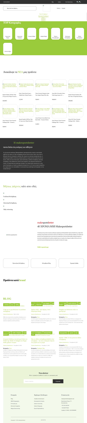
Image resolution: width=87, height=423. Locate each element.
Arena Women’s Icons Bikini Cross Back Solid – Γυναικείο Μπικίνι (42, 118)
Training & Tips (41, 348)
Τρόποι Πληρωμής (38, 406)
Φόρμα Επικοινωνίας (15, 408)
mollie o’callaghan (16, 332)
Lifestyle (43, 19)
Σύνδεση (58, 8)
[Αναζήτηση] (5, 8)
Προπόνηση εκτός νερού (43, 16)
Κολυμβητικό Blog (46, 263)
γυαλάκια (6, 304)
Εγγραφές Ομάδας (74, 263)
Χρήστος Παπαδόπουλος (8, 314)
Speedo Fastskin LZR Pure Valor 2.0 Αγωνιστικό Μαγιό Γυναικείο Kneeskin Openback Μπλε (9, 95)
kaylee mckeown (72, 303)
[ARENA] (43, 286)
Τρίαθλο (43, 17)
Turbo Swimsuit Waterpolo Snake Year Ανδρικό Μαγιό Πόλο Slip (42, 94)
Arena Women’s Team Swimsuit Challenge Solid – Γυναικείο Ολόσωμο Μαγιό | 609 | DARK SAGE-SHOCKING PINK (9, 121)
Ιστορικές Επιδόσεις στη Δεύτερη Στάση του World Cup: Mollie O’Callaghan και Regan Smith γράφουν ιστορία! (15, 340)
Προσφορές (43, 18)
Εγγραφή (63, 8)
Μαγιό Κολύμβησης (43, 14)
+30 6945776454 (65, 407)
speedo (71, 332)
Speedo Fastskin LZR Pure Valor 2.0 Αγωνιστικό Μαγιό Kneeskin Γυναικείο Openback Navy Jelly (25, 120)
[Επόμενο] (82, 287)
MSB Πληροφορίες (15, 401)
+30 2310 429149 (6, 1)
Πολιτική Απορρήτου (15, 406)
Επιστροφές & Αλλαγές (39, 401)
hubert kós (39, 304)
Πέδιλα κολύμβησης (37, 332)
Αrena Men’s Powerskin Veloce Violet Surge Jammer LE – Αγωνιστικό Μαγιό (58, 94)
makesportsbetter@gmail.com (67, 398)
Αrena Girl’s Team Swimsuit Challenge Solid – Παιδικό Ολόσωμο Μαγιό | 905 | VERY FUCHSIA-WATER (74, 120)
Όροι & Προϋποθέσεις (39, 408)
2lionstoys (43, 20)
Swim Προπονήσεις (69, 1)
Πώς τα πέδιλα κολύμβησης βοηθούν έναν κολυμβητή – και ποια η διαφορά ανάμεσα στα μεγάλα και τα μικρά (42, 340)
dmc (76, 332)
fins (33, 334)
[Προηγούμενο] (5, 287)
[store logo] (46, 11)
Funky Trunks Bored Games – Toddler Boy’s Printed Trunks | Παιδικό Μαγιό (25, 94)
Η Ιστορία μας (14, 403)
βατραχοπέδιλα (47, 332)
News (38, 317)
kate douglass (46, 303)
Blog (52, 1)
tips (12, 304)
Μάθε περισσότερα (42, 247)
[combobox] (19, 8)
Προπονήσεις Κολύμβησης (19, 263)
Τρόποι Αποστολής (38, 403)
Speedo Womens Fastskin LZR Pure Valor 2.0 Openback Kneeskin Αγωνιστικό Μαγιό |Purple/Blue (75, 95)
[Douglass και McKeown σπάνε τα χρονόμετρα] (68, 305)
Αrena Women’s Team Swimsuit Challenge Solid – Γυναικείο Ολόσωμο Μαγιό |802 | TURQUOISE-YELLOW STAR (59, 121)
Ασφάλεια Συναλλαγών (39, 398)
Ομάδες (59, 1)
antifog (17, 304)
